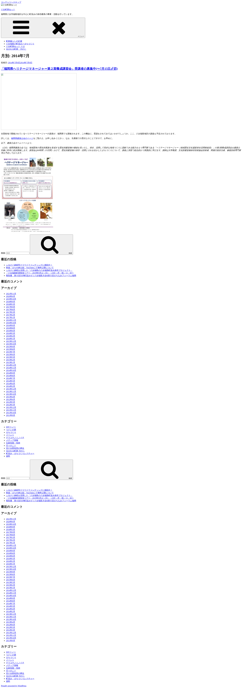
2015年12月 (11, 341)
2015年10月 (11, 344)
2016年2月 (10, 336)
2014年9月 (10, 373)
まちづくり (11, 432)
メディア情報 (12, 440)
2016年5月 (10, 333)
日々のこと (11, 445)
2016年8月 (10, 328)
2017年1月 (10, 317)
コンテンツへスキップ (11, 2)
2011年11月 (11, 410)
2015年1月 (10, 362)
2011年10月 (11, 413)
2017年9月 (10, 307)
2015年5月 (10, 357)
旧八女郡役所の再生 (15, 448)
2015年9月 (10, 347)
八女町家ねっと (8, 9)
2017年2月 (10, 315)
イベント (10, 435)
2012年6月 (10, 399)
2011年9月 (10, 415)
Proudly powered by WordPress (13, 686)
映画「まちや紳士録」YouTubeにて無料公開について (30, 268)
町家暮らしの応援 (14, 41)
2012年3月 (10, 405)
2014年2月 (10, 386)
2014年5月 (10, 381)
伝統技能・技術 (13, 443)
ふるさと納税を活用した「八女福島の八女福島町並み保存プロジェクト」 (39, 270)
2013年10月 (11, 394)
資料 (8, 456)
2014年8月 (10, 376)
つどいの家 (11, 430)
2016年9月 (10, 325)
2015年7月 (10, 352)
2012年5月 (10, 402)
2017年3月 (10, 312)
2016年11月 (11, 320)
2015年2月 (10, 360)
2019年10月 (11, 299)
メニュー (81, 36)
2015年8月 (10, 349)
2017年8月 (10, 309)
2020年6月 (10, 296)
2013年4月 (10, 397)
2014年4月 (10, 384)
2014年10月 (11, 370)
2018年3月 (10, 304)
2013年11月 (11, 391)
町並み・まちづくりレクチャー (20, 453)
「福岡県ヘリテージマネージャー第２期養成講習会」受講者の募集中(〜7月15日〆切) (59, 68)
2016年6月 (10, 331)
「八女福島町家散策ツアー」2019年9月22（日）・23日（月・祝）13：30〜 (40, 273)
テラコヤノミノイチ (15, 438)
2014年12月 (11, 365)
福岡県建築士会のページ (22, 138)
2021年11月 (11, 294)
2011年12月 (11, 407)
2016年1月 (10, 339)
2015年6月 (10, 354)
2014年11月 (11, 368)
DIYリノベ (11, 427)
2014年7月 (10, 378)
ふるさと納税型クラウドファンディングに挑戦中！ (29, 265)
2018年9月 (10, 302)
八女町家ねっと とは (15, 46)
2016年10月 (11, 323)
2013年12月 (11, 389)
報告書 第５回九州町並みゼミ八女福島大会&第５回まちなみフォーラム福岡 (41, 275)
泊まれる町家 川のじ (16, 49)
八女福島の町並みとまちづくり (20, 44)
